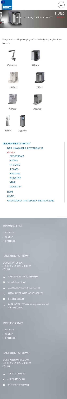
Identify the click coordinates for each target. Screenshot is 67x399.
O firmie (9, 232)
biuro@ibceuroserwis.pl (19, 384)
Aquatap (15, 178)
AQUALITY (16, 186)
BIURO (11, 152)
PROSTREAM (17, 156)
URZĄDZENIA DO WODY (40, 17)
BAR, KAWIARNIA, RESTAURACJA (25, 148)
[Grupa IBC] (7, 5)
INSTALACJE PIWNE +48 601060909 (25, 293)
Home (19, 17)
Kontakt (10, 241)
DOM (10, 192)
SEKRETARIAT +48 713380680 (23, 276)
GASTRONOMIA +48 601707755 (24, 287)
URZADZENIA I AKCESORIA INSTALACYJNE (30, 200)
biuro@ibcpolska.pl (17, 282)
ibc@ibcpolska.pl (16, 298)
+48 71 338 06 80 (16, 373)
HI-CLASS (15, 164)
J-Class (14, 169)
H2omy (14, 160)
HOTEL (11, 196)
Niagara (15, 173)
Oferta (9, 237)
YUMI (13, 182)
